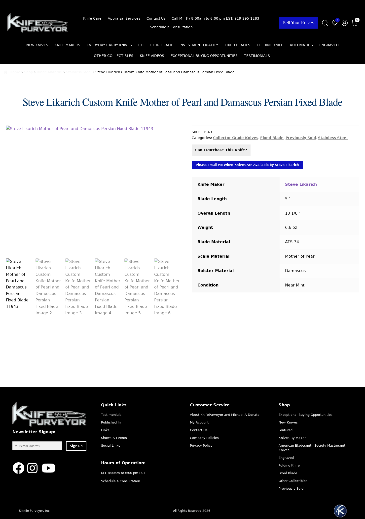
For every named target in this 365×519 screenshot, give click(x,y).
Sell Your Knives (298, 22)
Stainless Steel (79, 72)
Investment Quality (199, 45)
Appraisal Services (124, 18)
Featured (285, 430)
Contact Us (155, 18)
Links (105, 430)
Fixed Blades (237, 45)
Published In (111, 422)
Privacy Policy (201, 445)
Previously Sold (301, 138)
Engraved (329, 45)
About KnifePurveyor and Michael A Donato (224, 415)
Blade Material (49, 72)
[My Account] (345, 23)
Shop (28, 72)
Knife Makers (67, 45)
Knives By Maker (292, 438)
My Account (199, 422)
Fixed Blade (272, 138)
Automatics (301, 45)
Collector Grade (155, 45)
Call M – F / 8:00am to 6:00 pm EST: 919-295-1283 (215, 18)
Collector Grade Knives (235, 138)
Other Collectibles (113, 56)
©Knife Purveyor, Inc (34, 511)
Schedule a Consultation (171, 27)
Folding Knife (270, 45)
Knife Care (92, 18)
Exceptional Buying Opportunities (204, 56)
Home (15, 72)
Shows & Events (114, 438)
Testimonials (257, 56)
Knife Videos (152, 56)
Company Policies (204, 438)
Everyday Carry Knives (109, 45)
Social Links (110, 445)
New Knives (37, 45)
